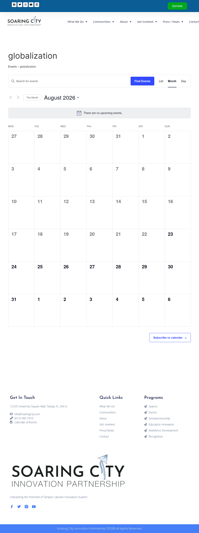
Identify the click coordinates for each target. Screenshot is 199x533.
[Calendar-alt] (36, 4)
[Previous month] (10, 97)
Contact (194, 21)
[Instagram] (25, 4)
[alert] (103, 113)
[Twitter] (19, 506)
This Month (32, 97)
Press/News (107, 430)
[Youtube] (34, 506)
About (124, 21)
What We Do (76, 21)
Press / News (171, 21)
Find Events (142, 81)
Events (12, 66)
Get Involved (145, 21)
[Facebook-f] (11, 506)
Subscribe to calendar (167, 337)
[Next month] (18, 97)
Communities (101, 21)
